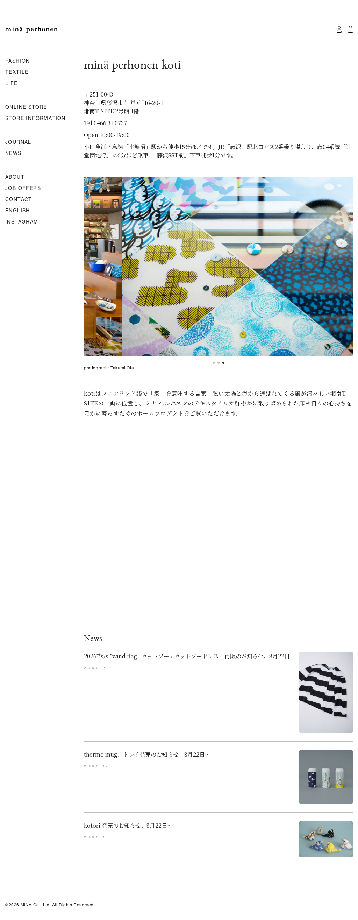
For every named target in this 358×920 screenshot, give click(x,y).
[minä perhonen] (31, 30)
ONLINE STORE (26, 107)
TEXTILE (17, 72)
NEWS (13, 153)
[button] (214, 363)
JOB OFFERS (23, 188)
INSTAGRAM (21, 222)
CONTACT (18, 199)
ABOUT (14, 177)
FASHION (17, 61)
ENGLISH (17, 210)
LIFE (11, 83)
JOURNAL (18, 142)
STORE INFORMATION (35, 118)
